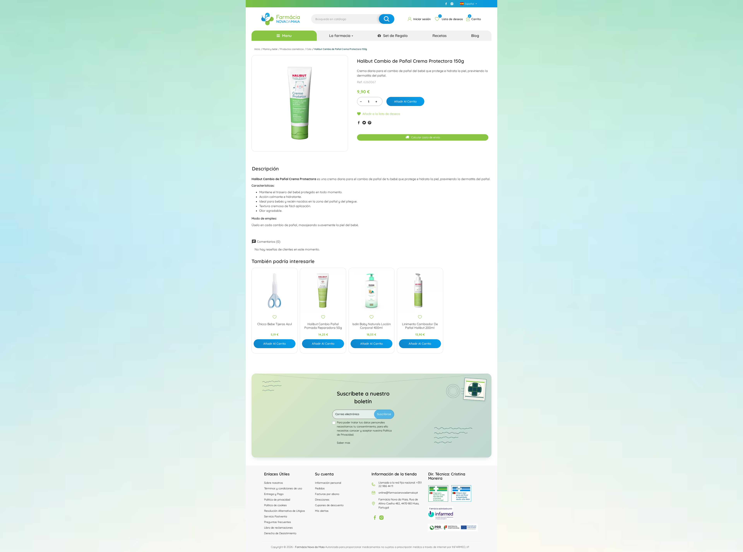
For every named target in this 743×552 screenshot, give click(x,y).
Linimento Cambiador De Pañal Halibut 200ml (420, 326)
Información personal (328, 482)
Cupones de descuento (329, 505)
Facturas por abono (327, 494)
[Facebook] (446, 3)
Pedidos (320, 488)
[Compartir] (358, 122)
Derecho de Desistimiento (280, 533)
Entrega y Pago (273, 494)
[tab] (265, 168)
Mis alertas (322, 511)
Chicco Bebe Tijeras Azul (274, 324)
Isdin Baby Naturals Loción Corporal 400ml (371, 326)
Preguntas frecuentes (277, 522)
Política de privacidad (277, 499)
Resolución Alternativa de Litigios (284, 511)
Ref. (360, 82)
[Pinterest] (369, 122)
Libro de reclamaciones (278, 527)
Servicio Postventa (275, 516)
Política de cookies (275, 505)
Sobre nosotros (273, 482)
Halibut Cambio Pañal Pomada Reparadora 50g (323, 326)
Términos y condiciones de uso (283, 488)
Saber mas (343, 442)
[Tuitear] (364, 122)
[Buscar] (386, 19)
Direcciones (322, 499)
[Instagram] (452, 3)
